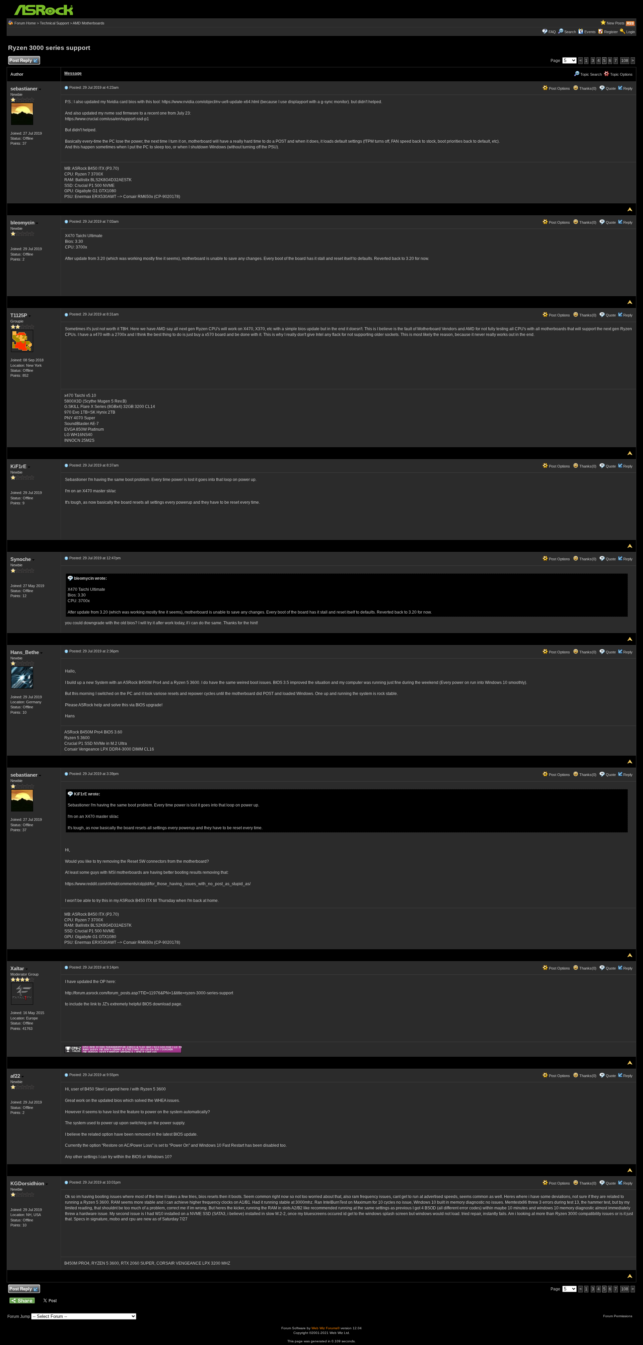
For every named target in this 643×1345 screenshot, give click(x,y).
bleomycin (23, 222)
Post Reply (20, 60)
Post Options (559, 88)
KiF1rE (19, 466)
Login (630, 32)
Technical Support (54, 23)
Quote (611, 88)
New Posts (616, 23)
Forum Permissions (618, 1316)
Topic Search (590, 74)
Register (611, 32)
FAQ (552, 32)
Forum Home (25, 23)
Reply (628, 88)
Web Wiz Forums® (325, 1328)
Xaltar (17, 968)
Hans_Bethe (25, 652)
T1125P (19, 315)
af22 (15, 1076)
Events (590, 32)
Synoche (21, 559)
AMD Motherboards (88, 23)
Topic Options (621, 74)
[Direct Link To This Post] (66, 87)
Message (73, 73)
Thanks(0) (587, 88)
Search (570, 32)
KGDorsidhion (28, 1183)
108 (624, 60)
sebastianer (24, 88)
